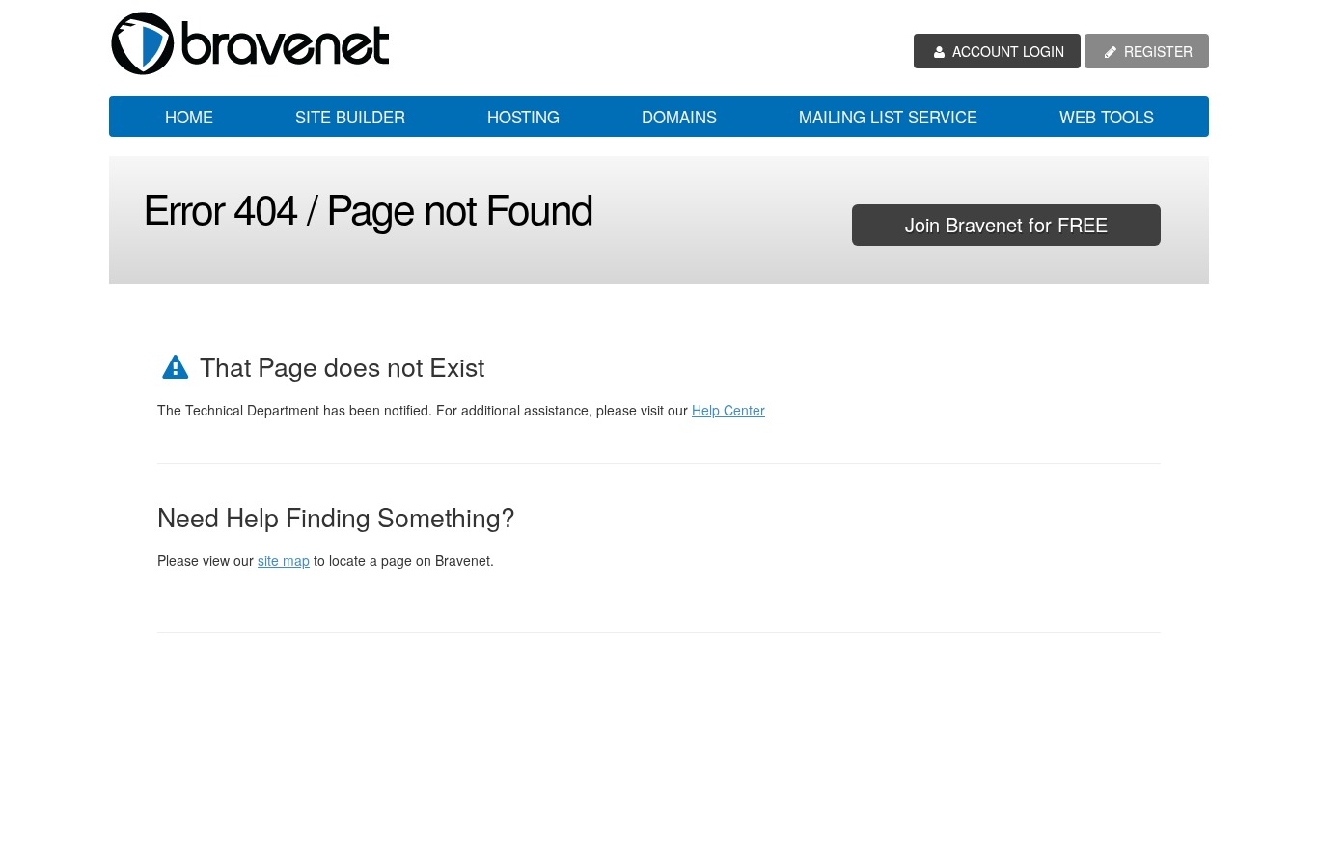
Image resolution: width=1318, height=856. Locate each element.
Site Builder (350, 116)
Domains (679, 116)
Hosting (523, 116)
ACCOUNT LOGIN (1006, 51)
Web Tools (1106, 116)
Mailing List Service (888, 116)
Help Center (728, 409)
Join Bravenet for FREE (1006, 224)
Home (189, 116)
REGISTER (1156, 51)
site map (284, 560)
